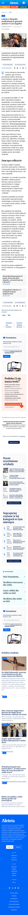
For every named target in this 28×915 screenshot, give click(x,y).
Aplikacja (14, 869)
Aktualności (4, 12)
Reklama (14, 875)
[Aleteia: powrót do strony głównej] (14, 2)
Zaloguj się (22, 436)
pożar (3, 315)
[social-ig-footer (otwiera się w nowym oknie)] (18, 888)
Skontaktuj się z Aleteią (14, 907)
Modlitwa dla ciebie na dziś (12, 600)
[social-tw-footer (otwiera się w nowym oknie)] (15, 888)
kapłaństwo (6, 725)
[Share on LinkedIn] (17, 68)
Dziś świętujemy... (11, 577)
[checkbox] (3, 350)
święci (4, 658)
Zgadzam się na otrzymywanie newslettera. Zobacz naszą (13, 351)
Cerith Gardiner (17, 26)
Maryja (4, 697)
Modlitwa (22, 7)
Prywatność (14, 910)
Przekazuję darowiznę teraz (12, 404)
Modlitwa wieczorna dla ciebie (13, 583)
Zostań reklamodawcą (14, 904)
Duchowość (14, 860)
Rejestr (5, 7)
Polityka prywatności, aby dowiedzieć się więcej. (13, 352)
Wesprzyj (13, 7)
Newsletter (14, 866)
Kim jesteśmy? (14, 898)
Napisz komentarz (14, 442)
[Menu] (5, 3)
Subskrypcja (14, 871)
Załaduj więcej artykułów (14, 503)
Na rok (14, 882)
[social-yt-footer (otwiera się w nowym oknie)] (9, 888)
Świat (10, 12)
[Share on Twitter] (20, 68)
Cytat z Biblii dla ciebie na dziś (11, 591)
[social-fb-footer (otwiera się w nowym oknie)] (12, 888)
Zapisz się (6, 356)
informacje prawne (14, 901)
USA (9, 315)
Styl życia (14, 857)
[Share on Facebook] (14, 68)
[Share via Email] (23, 68)
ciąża (4, 753)
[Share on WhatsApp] (25, 68)
